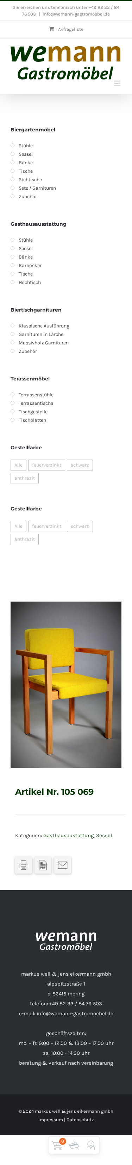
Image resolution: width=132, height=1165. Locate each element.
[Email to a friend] (62, 865)
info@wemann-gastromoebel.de (76, 14)
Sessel (104, 835)
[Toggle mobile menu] (117, 83)
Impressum (50, 1119)
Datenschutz (80, 1119)
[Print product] (23, 865)
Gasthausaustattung (68, 835)
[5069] (66, 685)
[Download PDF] (42, 865)
